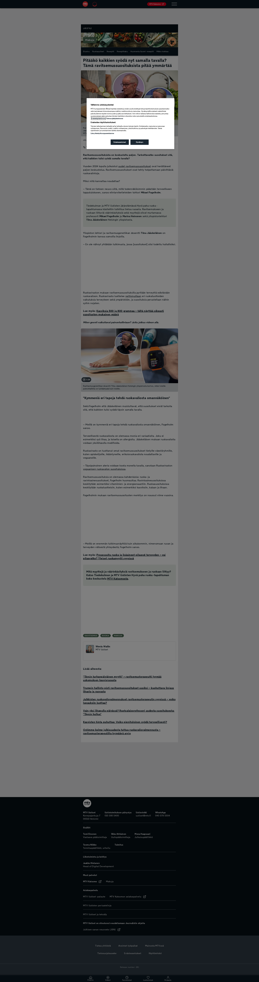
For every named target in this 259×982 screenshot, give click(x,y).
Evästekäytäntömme (98, 118)
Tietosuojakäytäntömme (114, 118)
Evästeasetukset (120, 142)
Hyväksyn (139, 142)
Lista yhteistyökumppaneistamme (102, 133)
